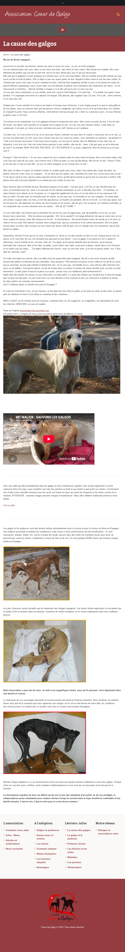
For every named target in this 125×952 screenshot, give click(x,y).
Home (6, 54)
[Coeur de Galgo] (62, 907)
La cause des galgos (78, 830)
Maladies (72, 857)
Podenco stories (76, 843)
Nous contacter (14, 848)
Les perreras (74, 862)
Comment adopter (46, 848)
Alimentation (74, 867)
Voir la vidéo (9, 505)
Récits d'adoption (46, 853)
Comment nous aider (17, 830)
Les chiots (42, 843)
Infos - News (13, 835)
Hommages (43, 867)
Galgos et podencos (48, 830)
